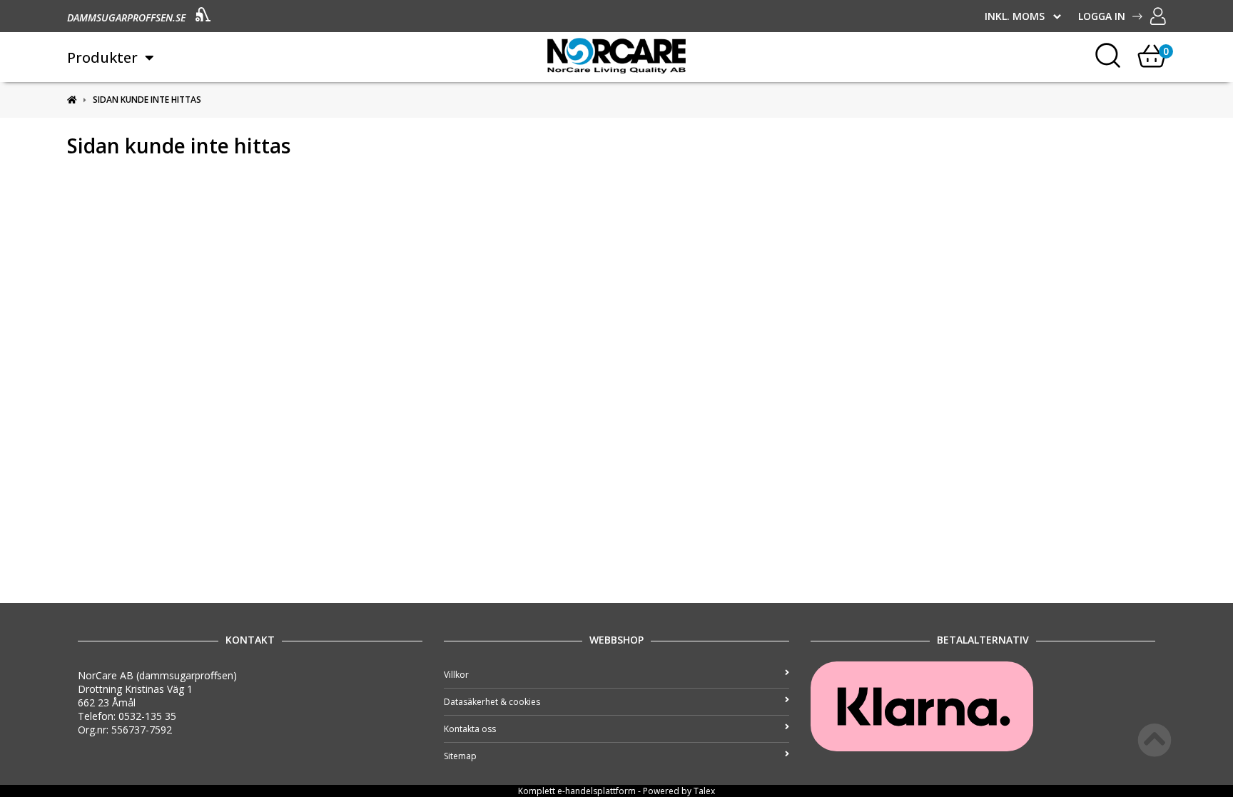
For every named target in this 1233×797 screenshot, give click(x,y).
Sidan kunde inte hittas (147, 99)
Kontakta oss (470, 729)
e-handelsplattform (596, 791)
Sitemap (460, 756)
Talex (704, 791)
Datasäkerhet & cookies (492, 702)
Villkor (456, 675)
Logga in (1101, 16)
